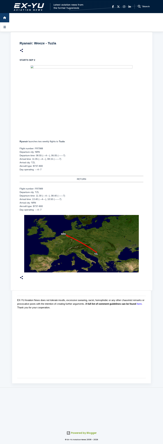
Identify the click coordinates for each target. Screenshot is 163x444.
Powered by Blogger (83, 433)
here (139, 303)
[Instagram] (124, 6)
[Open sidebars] (4, 27)
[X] (118, 6)
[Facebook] (113, 6)
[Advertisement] (81, 407)
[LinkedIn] (129, 6)
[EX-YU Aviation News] (28, 6)
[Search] (139, 6)
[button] (21, 51)
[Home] (4, 17)
